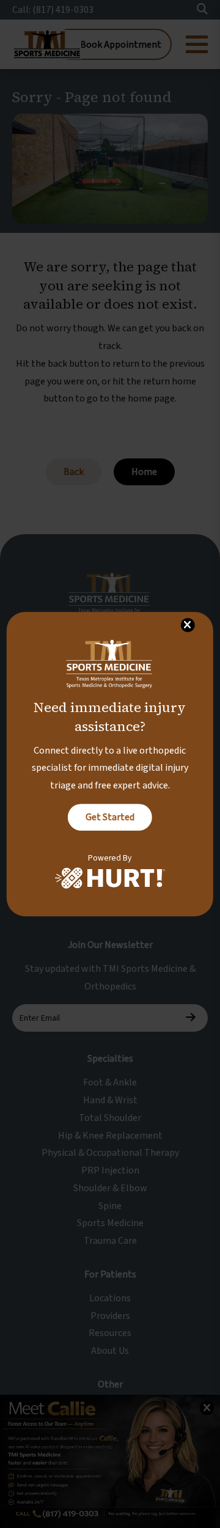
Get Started (110, 817)
